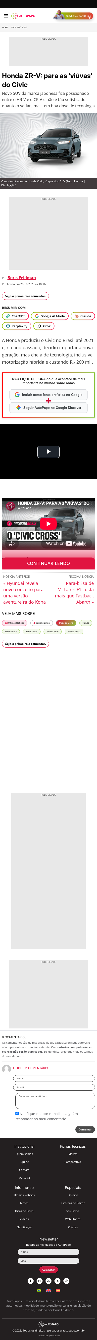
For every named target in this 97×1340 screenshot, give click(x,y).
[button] (74, 15)
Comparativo (72, 1162)
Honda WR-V (74, 631)
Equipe (24, 1162)
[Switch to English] (48, 1290)
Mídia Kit (24, 1178)
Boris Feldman (21, 277)
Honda (86, 622)
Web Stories (72, 1219)
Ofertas (73, 1227)
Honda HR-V (52, 631)
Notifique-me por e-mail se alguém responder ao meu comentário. (46, 1116)
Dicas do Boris (19, 27)
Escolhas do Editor (73, 1203)
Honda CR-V (11, 631)
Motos (24, 1203)
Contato (24, 1170)
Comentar (85, 1129)
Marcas (72, 1154)
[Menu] (6, 16)
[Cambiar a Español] (58, 1290)
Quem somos (24, 1154)
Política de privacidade (49, 1335)
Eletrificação (24, 1227)
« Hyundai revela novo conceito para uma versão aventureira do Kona (24, 592)
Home (5, 27)
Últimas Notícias (16, 622)
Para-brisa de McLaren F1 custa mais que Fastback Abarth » (74, 592)
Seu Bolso (72, 1211)
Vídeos (24, 1219)
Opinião (73, 1195)
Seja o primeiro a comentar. (25, 296)
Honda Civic (31, 631)
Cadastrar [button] (48, 1269)
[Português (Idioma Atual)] (39, 1290)
